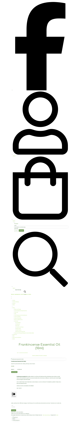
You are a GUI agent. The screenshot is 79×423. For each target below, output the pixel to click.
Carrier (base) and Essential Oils (20, 310)
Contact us (15, 334)
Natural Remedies (17, 318)
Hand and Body (17, 316)
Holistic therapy (16, 301)
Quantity (12, 369)
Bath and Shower (17, 309)
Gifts (15, 313)
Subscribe (13, 410)
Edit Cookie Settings (46, 415)
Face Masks (18, 322)
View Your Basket (35, 355)
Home (14, 300)
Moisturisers (18, 328)
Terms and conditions (17, 337)
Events (14, 303)
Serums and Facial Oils (20, 331)
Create (57, 415)
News (14, 304)
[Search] (25, 291)
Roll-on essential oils (18, 319)
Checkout (21, 230)
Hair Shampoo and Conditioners (20, 315)
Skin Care (16, 321)
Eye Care (17, 325)
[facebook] (40, 90)
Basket (16, 230)
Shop (14, 307)
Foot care (16, 312)
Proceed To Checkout (43, 355)
